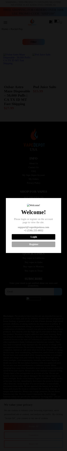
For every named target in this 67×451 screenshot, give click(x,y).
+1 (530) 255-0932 (33, 230)
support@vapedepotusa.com (33, 227)
